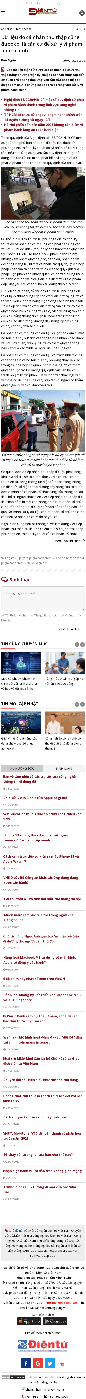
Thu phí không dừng (50, 1240)
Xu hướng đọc (22, 768)
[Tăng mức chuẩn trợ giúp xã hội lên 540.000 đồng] (65, 669)
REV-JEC (58, 3)
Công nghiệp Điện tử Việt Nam (53, 1235)
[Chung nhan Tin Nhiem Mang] (43, 1389)
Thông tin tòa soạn (55, 1396)
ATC (25, 3)
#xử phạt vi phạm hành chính (32, 558)
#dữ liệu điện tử (35, 563)
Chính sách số (23, 29)
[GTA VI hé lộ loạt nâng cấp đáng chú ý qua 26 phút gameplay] (21, 731)
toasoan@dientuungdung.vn (47, 1308)
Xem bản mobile (43, 1315)
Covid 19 (46, 1250)
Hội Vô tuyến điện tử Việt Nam (49, 1230)
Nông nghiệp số (44, 1245)
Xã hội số (6, 29)
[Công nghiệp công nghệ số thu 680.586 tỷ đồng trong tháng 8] (65, 731)
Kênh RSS (31, 1396)
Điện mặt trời (23, 1235)
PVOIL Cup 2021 (45, 1255)
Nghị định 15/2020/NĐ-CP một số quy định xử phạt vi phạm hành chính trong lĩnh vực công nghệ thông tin (44, 104)
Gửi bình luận (71, 629)
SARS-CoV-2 (31, 1250)
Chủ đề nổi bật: (18, 1230)
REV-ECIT (41, 3)
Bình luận (64, 768)
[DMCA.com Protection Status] (13, 1377)
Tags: (9, 558)
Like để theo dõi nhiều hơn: (43, 1333)
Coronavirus (61, 1250)
